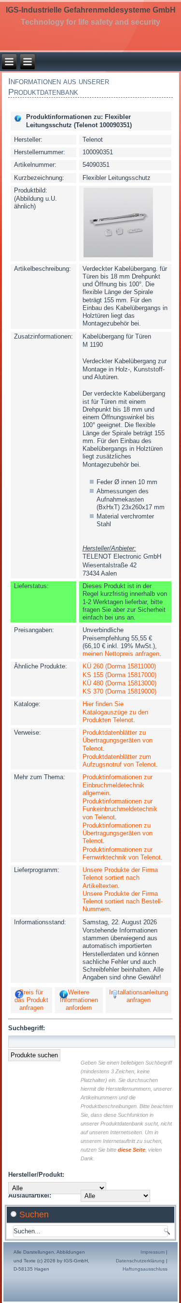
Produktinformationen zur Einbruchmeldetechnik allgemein (118, 785)
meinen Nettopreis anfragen (121, 653)
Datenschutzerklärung (140, 1260)
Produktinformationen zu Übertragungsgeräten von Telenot (118, 833)
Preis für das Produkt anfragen (31, 1000)
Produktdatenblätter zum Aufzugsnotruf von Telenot (119, 760)
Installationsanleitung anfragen (138, 996)
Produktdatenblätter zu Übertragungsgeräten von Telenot (118, 740)
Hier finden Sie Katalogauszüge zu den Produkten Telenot (115, 712)
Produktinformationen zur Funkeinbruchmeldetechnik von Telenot (120, 809)
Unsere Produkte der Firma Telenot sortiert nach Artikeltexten (120, 877)
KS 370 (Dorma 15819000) (119, 691)
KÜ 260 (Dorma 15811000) (119, 666)
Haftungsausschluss (145, 1269)
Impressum (152, 1252)
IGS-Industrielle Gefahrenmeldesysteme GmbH (91, 10)
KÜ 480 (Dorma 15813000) (119, 683)
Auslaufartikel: (29, 1195)
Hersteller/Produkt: (36, 1174)
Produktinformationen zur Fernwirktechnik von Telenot (122, 853)
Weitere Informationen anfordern (79, 1000)
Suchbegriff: (26, 1028)
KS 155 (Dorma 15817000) (119, 675)
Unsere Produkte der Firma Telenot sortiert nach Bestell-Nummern (123, 901)
